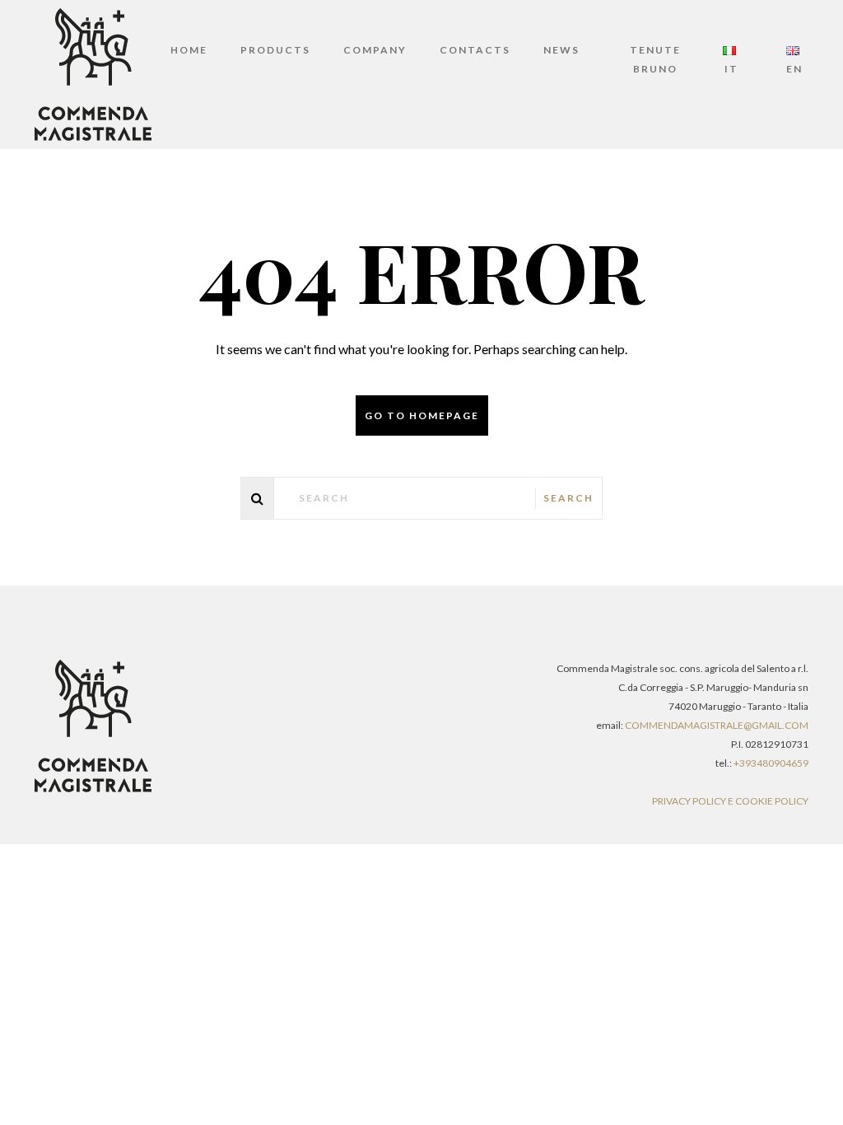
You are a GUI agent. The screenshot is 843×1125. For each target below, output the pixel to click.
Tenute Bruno (655, 59)
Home (188, 50)
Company (375, 50)
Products (275, 50)
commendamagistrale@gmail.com (716, 725)
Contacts (475, 50)
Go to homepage (422, 415)
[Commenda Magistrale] (93, 73)
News (561, 50)
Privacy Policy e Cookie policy (730, 801)
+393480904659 (771, 763)
